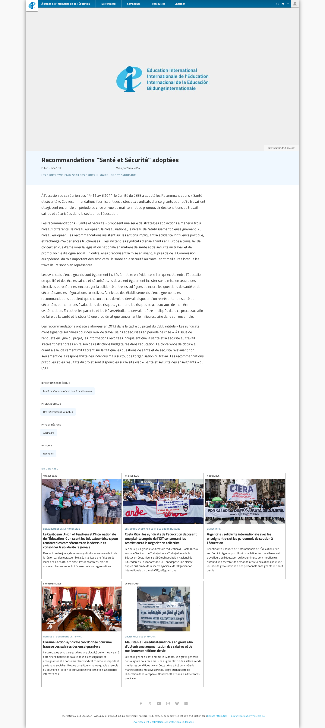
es (288, 3)
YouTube (159, 703)
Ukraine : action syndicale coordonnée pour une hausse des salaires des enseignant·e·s (81, 629)
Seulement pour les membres (295, 4)
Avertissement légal (144, 721)
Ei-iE (32, 6)
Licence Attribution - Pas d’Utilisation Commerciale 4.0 (236, 715)
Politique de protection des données (174, 721)
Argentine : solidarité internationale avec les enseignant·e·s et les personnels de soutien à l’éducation (245, 523)
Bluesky (177, 703)
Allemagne (49, 432)
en (277, 3)
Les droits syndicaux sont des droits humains (67, 391)
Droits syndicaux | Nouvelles (58, 412)
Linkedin (186, 703)
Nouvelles (48, 453)
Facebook (141, 703)
